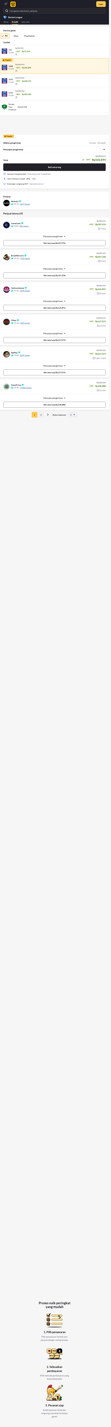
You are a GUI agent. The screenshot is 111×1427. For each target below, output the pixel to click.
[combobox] (73, 415)
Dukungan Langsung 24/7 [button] (17, 184)
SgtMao (14, 352)
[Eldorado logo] (12, 4)
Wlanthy (14, 201)
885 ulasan (24, 226)
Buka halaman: (59, 415)
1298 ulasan (25, 291)
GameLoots (16, 223)
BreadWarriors (17, 255)
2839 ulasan (25, 355)
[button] (54, 149)
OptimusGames (17, 288)
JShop (13, 320)
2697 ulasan (25, 204)
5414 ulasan (25, 323)
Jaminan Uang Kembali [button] (16, 174)
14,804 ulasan (26, 388)
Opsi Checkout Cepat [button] (16, 179)
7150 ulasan (25, 258)
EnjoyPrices (16, 385)
